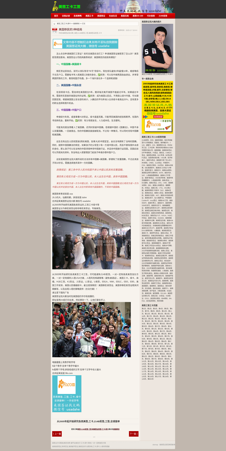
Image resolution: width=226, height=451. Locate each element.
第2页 (149, 309)
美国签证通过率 (161, 256)
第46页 (155, 331)
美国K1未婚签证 (158, 185)
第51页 (157, 334)
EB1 (149, 185)
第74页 (155, 346)
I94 (170, 298)
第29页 (167, 321)
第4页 (161, 309)
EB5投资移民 (151, 301)
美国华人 (165, 288)
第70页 (160, 344)
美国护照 (159, 228)
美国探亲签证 (167, 150)
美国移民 (76, 24)
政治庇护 (167, 261)
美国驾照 (168, 203)
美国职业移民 (162, 241)
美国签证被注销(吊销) (152, 211)
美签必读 (154, 296)
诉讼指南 (148, 288)
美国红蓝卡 (149, 170)
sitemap (155, 445)
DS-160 (163, 293)
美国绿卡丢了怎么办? (163, 160)
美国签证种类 (151, 155)
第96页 (147, 359)
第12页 (147, 314)
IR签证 (147, 188)
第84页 (160, 351)
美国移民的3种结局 (70, 29)
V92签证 (160, 165)
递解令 (148, 145)
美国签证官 (166, 211)
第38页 (163, 326)
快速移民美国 (156, 271)
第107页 (158, 364)
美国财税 (165, 281)
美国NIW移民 (166, 170)
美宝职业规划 (155, 298)
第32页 (155, 324)
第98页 (160, 359)
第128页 (165, 376)
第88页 (155, 354)
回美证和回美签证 (157, 236)
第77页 (144, 349)
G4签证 (161, 296)
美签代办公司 (149, 278)
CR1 (160, 183)
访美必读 (66, 16)
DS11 (147, 298)
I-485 (165, 183)
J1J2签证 (158, 163)
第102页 (151, 361)
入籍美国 (157, 231)
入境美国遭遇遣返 (152, 175)
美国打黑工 (152, 203)
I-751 (161, 188)
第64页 (150, 341)
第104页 (165, 361)
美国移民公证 (161, 145)
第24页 (163, 319)
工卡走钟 (151, 148)
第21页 (144, 319)
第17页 (149, 316)
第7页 (147, 311)
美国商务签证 (151, 241)
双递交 (156, 143)
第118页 (151, 371)
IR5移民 (144, 163)
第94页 (163, 356)
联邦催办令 (164, 143)
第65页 (157, 341)
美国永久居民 (149, 195)
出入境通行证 (159, 198)
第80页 (163, 349)
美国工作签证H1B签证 (153, 246)
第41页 (153, 329)
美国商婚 (157, 150)
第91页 (144, 356)
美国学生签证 (154, 233)
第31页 (149, 324)
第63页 (144, 341)
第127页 (158, 376)
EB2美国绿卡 (149, 168)
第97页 (153, 359)
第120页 (165, 371)
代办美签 (151, 16)
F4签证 (155, 153)
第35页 (144, 326)
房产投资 (153, 291)
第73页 (149, 346)
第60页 (155, 339)
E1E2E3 (161, 218)
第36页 (150, 326)
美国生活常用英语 (157, 213)
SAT (143, 175)
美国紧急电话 (167, 283)
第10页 (164, 311)
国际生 (161, 153)
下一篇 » (134, 434)
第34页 (168, 324)
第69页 (153, 344)
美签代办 (168, 173)
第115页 (158, 369)
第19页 (162, 316)
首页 (56, 16)
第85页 (167, 351)
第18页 (155, 316)
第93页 (157, 356)
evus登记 (153, 200)
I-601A (163, 215)
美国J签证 (165, 180)
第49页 (144, 334)
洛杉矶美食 (157, 288)
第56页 (160, 336)
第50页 (150, 334)
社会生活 (113, 16)
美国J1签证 (165, 233)
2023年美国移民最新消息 (151, 251)
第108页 (165, 364)
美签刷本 (168, 213)
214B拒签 (163, 16)
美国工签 (154, 188)
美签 (53, 443)
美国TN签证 (150, 160)
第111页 (158, 366)
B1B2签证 (145, 215)
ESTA (161, 173)
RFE (151, 140)
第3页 (155, 309)
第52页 (163, 334)
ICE (153, 145)
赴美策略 (78, 16)
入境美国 (165, 271)
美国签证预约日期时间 (149, 173)
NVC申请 (160, 155)
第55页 (153, 336)
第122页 (151, 374)
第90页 (168, 354)
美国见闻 (125, 16)
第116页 (165, 369)
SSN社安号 (146, 205)
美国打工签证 (156, 283)
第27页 (153, 321)
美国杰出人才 (155, 215)
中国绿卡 (166, 163)
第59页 (149, 339)
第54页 (147, 336)
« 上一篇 (57, 434)
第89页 (162, 354)
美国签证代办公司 (154, 281)
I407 (157, 195)
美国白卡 (157, 170)
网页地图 (160, 301)
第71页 (167, 344)
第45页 (149, 331)
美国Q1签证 (158, 261)
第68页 (147, 344)
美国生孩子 (149, 198)
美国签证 (101, 16)
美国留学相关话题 (157, 266)
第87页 (149, 354)
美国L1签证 (165, 251)
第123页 (158, 374)
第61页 (162, 339)
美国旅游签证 (166, 231)
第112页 (165, 366)
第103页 (158, 361)
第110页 (151, 366)
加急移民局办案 (153, 158)
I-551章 (163, 158)
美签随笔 (156, 293)
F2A (143, 301)
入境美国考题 (156, 180)
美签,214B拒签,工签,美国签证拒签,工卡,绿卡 (66, 5)
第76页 (168, 346)
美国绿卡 (159, 278)
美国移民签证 (149, 256)
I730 (143, 165)
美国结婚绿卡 (156, 243)
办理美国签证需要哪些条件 (162, 226)
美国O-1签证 (158, 193)
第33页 (162, 324)
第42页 (160, 329)
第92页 (150, 356)
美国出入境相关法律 (161, 273)
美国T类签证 (149, 178)
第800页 (151, 379)
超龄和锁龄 (159, 140)
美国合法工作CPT (148, 228)
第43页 (167, 329)
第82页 (147, 351)
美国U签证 (153, 183)
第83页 (153, 351)
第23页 (157, 319)
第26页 (147, 321)
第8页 (153, 311)
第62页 (168, 339)
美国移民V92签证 (159, 223)
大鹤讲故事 (161, 291)
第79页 (157, 349)
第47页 (162, 331)
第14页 (160, 314)
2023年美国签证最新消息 (155, 268)
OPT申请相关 (146, 153)
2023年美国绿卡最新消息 (151, 263)
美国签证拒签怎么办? (152, 208)
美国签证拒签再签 (160, 258)
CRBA (151, 163)
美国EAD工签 (163, 200)
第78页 (150, 349)
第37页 (157, 326)
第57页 (167, 336)
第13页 (153, 314)
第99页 (167, 359)
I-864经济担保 (160, 178)
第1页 (144, 309)
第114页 (151, 369)
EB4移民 (164, 298)
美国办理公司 (159, 276)
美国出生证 (149, 193)
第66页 (163, 341)
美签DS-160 (138, 16)
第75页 (162, 346)
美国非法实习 (156, 205)
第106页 (151, 364)
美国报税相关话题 (162, 248)
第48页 (168, 331)
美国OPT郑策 (167, 246)
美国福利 (145, 286)
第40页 (147, 329)
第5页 (166, 309)
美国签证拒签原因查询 (167, 445)
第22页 (150, 319)
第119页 (158, 371)
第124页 (165, 374)
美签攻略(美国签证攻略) (153, 238)
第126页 (151, 376)
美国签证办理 (160, 220)
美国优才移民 (151, 165)
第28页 (160, 321)
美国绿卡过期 (149, 220)
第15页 (167, 314)
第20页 (168, 316)
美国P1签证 (152, 218)
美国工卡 (89, 16)
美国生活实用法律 (148, 248)
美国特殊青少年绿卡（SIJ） (154, 190)
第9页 (158, 311)
